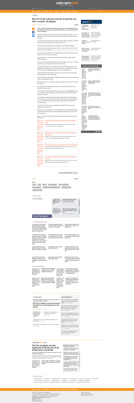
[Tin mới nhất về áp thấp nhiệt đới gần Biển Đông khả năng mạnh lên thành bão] (41, 165)
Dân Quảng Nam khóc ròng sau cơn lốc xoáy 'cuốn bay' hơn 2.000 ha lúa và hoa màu (55, 236)
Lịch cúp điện (47, 380)
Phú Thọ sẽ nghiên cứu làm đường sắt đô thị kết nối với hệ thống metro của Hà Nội (46, 305)
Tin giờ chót (37, 297)
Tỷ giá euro (81, 378)
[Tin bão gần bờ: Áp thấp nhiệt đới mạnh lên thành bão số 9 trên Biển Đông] (41, 129)
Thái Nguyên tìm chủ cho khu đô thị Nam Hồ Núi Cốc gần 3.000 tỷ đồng (71, 358)
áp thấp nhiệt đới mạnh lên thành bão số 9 (51, 187)
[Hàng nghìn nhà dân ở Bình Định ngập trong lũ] (56, 248)
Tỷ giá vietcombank (38, 380)
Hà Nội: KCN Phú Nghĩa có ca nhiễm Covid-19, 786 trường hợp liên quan (48, 270)
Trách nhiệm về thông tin (37, 401)
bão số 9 (44, 185)
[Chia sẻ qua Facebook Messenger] (33, 35)
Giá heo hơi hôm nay (72, 378)
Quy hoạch (38, 11)
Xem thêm (98, 131)
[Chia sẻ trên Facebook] (33, 32)
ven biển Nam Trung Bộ (37, 190)
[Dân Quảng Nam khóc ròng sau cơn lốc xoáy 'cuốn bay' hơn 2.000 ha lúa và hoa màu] (56, 227)
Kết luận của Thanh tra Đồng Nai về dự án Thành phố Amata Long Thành (69, 301)
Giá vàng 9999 (46, 378)
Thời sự (35, 15)
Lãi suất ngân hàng (55, 380)
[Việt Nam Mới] (67, 4)
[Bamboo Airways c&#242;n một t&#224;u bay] (86, 43)
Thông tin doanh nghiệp (90, 66)
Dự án (51, 11)
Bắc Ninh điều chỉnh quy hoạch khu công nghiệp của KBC (94, 107)
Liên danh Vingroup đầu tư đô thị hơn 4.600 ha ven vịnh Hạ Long (94, 70)
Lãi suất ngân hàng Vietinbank (67, 382)
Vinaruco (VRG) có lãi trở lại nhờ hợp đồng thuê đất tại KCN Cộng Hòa (94, 82)
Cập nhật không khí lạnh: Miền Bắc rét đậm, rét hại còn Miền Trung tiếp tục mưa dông (39, 259)
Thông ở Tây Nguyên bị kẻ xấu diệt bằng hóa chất (69, 200)
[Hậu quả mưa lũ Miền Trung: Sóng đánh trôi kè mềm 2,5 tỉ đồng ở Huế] (72, 227)
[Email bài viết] (77, 25)
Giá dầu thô (64, 378)
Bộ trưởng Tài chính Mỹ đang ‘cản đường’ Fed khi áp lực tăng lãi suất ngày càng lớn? (96, 58)
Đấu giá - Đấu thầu (65, 11)
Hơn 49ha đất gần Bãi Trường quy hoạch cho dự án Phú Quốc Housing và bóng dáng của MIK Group (94, 117)
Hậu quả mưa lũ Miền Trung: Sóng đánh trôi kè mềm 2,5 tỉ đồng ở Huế (72, 236)
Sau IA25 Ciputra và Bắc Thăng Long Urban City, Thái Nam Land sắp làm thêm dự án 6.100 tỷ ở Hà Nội (70, 307)
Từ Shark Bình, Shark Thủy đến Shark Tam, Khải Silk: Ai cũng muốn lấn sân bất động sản (94, 94)
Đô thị (63, 202)
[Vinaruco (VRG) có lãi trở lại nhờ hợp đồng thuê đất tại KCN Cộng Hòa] (84, 85)
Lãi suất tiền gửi (73, 380)
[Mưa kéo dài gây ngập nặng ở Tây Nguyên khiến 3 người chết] (57, 211)
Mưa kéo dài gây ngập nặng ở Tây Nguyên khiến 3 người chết (69, 210)
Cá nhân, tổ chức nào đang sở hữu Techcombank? (95, 26)
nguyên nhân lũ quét (53, 185)
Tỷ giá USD (87, 378)
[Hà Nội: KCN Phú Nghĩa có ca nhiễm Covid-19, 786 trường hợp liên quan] (36, 272)
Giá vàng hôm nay (38, 378)
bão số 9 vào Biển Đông (63, 185)
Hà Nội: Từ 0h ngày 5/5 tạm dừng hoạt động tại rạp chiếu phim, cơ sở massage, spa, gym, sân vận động (72, 281)
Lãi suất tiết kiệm (64, 380)
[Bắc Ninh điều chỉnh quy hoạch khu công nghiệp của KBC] (84, 110)
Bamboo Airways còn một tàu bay (95, 41)
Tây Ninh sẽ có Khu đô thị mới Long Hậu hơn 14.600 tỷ (51, 313)
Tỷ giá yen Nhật (95, 378)
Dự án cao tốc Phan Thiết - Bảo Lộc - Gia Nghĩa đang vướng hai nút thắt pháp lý (70, 320)
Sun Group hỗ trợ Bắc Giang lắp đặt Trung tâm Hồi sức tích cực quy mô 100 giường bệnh (72, 271)
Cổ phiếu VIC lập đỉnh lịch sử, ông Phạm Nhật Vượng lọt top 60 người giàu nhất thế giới (96, 34)
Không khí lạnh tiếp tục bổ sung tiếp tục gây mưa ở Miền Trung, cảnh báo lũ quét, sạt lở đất (72, 259)
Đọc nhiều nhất (67, 297)
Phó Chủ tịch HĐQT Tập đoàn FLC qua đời (96, 49)
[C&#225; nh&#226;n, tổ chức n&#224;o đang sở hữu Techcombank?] (86, 27)
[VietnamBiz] (87, 21)
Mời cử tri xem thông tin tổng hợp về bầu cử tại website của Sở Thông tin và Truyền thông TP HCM (48, 280)
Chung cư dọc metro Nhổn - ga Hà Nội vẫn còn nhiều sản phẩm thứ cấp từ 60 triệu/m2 (51, 362)
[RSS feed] (40, 8)
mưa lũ (34, 185)
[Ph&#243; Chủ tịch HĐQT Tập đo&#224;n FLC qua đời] (86, 50)
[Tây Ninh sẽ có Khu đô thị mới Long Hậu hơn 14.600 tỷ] (37, 314)
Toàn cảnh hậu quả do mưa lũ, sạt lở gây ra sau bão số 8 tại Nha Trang (61, 144)
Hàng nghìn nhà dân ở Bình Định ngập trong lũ (55, 257)
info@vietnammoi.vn (39, 400)
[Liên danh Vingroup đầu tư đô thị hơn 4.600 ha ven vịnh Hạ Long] (84, 73)
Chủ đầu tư (57, 11)
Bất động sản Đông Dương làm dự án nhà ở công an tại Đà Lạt (46, 324)
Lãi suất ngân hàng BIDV (54, 382)
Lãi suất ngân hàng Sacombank (40, 382)
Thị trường (45, 11)
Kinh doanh (74, 11)
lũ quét (39, 185)
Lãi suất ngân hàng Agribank (84, 380)
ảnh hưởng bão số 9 (37, 187)
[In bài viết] (75, 25)
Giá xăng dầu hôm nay (55, 378)
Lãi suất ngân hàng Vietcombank (83, 382)
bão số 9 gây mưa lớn (66, 187)
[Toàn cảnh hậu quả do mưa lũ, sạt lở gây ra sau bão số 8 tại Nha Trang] (41, 153)
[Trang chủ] (33, 11)
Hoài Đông (34, 24)
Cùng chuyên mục (38, 266)
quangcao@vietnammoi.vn (88, 395)
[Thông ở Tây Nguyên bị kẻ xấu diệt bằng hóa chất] (57, 201)
